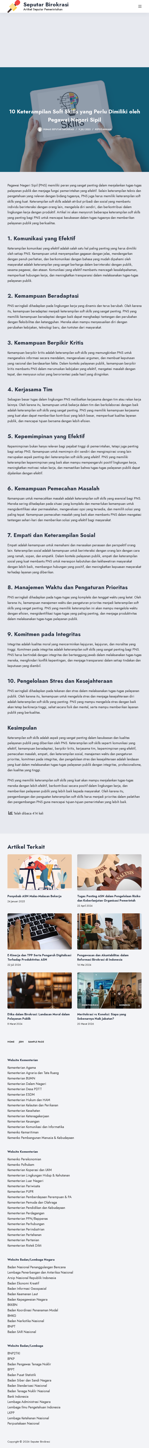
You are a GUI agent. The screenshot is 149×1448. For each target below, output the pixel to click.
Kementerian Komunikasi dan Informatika (35, 1127)
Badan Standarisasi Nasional (27, 1385)
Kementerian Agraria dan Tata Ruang (33, 1073)
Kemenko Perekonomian (24, 1159)
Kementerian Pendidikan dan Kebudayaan (36, 1207)
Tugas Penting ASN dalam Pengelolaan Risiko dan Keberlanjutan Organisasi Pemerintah (108, 898)
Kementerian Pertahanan (24, 1234)
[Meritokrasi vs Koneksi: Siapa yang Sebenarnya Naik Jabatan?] (109, 990)
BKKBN (12, 1304)
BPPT (11, 1369)
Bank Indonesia (17, 1396)
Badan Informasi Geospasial (26, 1288)
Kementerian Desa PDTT (24, 1089)
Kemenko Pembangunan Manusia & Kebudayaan (40, 1137)
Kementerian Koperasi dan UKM (29, 1170)
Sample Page (36, 1042)
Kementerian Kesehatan (23, 1110)
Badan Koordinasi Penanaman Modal (32, 1310)
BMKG (11, 1315)
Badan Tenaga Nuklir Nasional (28, 1391)
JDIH (21, 1042)
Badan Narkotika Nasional (25, 1321)
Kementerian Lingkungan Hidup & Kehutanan (38, 1175)
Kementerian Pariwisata (23, 1186)
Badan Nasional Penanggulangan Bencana (36, 1267)
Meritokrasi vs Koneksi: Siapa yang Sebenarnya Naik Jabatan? (101, 1016)
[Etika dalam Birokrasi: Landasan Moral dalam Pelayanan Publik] (39, 990)
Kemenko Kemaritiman (23, 1132)
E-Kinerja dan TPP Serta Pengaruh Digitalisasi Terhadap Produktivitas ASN (39, 957)
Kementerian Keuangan (23, 1121)
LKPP (11, 1412)
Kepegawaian (103, 129)
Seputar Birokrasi (46, 4)
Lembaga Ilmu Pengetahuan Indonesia (33, 1407)
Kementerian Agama (21, 1067)
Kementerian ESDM (21, 1094)
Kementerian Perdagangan (25, 1213)
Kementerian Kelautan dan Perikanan (32, 1105)
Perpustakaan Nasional (23, 1423)
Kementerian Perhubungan (25, 1224)
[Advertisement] (74, 40)
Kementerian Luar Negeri (25, 1180)
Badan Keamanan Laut (22, 1294)
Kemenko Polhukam (20, 1164)
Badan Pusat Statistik (21, 1375)
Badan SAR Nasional (21, 1332)
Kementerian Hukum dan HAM (28, 1100)
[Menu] (140, 6)
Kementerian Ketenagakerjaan (28, 1116)
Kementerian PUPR (20, 1191)
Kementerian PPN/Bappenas (27, 1218)
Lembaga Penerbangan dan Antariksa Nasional (40, 1272)
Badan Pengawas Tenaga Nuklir (29, 1364)
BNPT (11, 1326)
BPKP (11, 1358)
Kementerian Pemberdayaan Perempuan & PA (39, 1197)
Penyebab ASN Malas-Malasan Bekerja (34, 896)
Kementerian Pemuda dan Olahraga (32, 1202)
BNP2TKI (13, 1353)
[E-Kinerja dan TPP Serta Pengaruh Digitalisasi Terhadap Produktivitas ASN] (39, 931)
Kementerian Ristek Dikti (24, 1245)
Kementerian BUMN (21, 1078)
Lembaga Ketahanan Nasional (28, 1418)
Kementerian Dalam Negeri (26, 1083)
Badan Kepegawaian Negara (27, 1299)
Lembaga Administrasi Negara (29, 1401)
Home (10, 1042)
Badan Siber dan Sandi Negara (29, 1380)
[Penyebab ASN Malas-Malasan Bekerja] (39, 872)
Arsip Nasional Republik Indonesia (31, 1278)
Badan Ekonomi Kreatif (23, 1283)
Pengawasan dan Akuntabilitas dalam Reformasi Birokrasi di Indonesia (102, 957)
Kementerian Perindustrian (25, 1229)
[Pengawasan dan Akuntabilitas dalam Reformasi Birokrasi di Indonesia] (109, 931)
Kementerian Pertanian (23, 1240)
